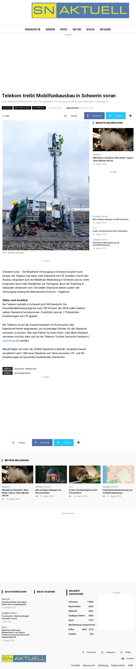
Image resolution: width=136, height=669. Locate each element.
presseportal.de (22, 373)
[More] (130, 115)
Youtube (130, 658)
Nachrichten (22, 107)
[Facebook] (83, 652)
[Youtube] (123, 659)
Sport (4, 627)
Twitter (128, 652)
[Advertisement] (68, 61)
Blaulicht (6, 599)
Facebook (91, 652)
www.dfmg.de (10, 340)
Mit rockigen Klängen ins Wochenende (111, 219)
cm (7, 115)
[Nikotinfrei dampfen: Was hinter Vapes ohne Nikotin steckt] (113, 139)
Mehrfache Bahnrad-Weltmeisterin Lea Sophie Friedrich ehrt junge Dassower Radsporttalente (15, 633)
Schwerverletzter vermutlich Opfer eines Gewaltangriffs (14, 603)
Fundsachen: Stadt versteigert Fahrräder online (15, 617)
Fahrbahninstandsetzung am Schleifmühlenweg (106, 244)
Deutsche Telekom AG (25, 368)
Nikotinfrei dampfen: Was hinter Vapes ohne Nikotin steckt (113, 159)
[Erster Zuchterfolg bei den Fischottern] (85, 474)
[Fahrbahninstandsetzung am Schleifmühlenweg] (118, 474)
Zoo (95, 228)
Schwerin (38, 107)
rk (3, 499)
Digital (7, 107)
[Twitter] (121, 652)
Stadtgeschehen (100, 216)
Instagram (110, 652)
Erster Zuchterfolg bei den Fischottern (110, 231)
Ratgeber (97, 154)
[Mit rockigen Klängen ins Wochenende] (51, 474)
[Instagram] (102, 652)
